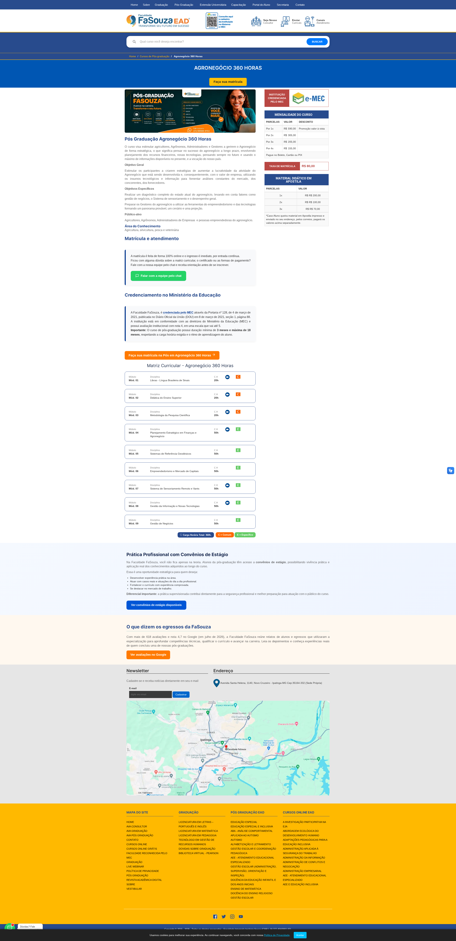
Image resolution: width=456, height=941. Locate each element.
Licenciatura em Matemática (198, 830)
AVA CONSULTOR (136, 826)
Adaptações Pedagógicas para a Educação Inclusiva (305, 842)
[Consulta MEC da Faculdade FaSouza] (219, 20)
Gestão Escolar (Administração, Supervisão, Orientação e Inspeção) (253, 871)
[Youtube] (241, 916)
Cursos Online (136, 844)
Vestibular (134, 888)
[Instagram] (232, 916)
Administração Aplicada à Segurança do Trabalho (300, 851)
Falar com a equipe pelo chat (161, 276)
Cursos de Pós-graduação (154, 56)
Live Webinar (135, 866)
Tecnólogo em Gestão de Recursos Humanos (196, 842)
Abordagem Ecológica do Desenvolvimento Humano (301, 833)
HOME (130, 822)
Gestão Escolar (242, 897)
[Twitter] (224, 916)
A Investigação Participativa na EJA (304, 824)
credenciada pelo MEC (178, 312)
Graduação (161, 4)
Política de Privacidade (142, 871)
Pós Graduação (137, 875)
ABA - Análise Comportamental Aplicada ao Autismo (252, 833)
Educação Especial (244, 822)
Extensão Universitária (213, 4)
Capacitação (238, 4)
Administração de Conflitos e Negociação (304, 864)
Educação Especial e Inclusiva (252, 826)
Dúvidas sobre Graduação (197, 848)
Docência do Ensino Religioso (252, 893)
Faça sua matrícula (228, 82)
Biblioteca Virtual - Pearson (198, 853)
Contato (300, 4)
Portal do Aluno (261, 4)
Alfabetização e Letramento (251, 844)
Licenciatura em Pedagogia (197, 835)
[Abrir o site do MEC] (309, 98)
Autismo (236, 839)
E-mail (141, 688)
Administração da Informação (304, 857)
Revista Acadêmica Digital (144, 879)
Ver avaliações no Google (148, 654)
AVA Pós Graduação (139, 835)
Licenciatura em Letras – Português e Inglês (196, 824)
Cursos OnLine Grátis (141, 848)
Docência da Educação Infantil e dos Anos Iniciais (253, 882)
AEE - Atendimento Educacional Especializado (252, 860)
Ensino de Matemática (246, 888)
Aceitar (300, 935)
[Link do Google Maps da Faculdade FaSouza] (228, 748)
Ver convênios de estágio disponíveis (156, 604)
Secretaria (283, 4)
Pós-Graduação (184, 4)
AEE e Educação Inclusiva (300, 884)
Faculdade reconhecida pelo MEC (146, 855)
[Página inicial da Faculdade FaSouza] (158, 20)
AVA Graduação (136, 830)
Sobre (146, 4)
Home (134, 4)
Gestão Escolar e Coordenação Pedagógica (253, 851)
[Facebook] (215, 916)
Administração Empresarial (302, 871)
